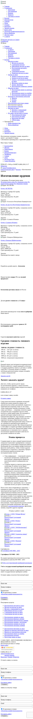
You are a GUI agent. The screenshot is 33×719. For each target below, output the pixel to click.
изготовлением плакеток (16, 506)
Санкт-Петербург (9, 161)
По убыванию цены (21, 182)
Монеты (14, 98)
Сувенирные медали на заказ (13, 612)
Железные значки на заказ (20, 83)
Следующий (17, 517)
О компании (8, 8)
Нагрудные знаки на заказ (12, 637)
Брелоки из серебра (18, 111)
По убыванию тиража (21, 183)
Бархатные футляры (18, 118)
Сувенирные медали (18, 64)
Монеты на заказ (13, 88)
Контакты (7, 26)
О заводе (7, 36)
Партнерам (11, 10)
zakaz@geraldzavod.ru (9, 168)
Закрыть (7, 519)
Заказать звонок (9, 28)
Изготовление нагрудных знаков (18, 103)
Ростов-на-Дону (9, 159)
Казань (6, 151)
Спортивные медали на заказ (13, 614)
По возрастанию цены (8, 182)
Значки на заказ (13, 74)
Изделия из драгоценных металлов (19, 96)
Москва (6, 147)
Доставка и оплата (14, 16)
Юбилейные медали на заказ (21, 66)
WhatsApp (4, 166)
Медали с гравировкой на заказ (14, 609)
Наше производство (14, 123)
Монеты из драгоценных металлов (15, 632)
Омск (6, 157)
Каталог (6, 18)
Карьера (10, 13)
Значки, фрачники (17, 85)
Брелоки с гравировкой (19, 110)
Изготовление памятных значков (22, 86)
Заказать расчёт (5, 376)
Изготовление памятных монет (21, 95)
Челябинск (7, 154)
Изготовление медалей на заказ (14, 605)
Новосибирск (8, 149)
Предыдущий (8, 517)
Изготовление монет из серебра (22, 93)
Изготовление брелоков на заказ (14, 628)
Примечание (5, 590)
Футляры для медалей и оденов (18, 113)
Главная (6, 6)
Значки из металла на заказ (20, 76)
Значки (14, 101)
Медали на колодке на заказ (13, 607)
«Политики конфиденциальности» (11, 594)
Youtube (10, 657)
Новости (10, 15)
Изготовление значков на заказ (14, 617)
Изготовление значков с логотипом (15, 622)
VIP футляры (16, 120)
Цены (6, 23)
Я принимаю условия (11, 593)
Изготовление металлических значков (16, 620)
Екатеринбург (8, 146)
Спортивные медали (18, 71)
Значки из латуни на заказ (20, 78)
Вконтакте (4, 657)
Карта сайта (8, 30)
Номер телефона (6, 587)
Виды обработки (9, 33)
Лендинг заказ (8, 35)
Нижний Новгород (10, 152)
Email (2, 676)
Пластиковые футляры (19, 115)
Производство (8, 20)
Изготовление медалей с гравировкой (19, 68)
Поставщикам (12, 11)
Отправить (4, 597)
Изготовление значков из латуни (14, 624)
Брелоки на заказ (13, 108)
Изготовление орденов (11, 635)
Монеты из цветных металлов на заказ (16, 630)
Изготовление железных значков (14, 625)
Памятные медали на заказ (20, 73)
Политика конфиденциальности (14, 31)
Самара (6, 156)
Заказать (3, 200)
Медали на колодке (18, 63)
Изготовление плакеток (15, 106)
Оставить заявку (6, 398)
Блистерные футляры (18, 116)
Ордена (14, 100)
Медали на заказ (13, 61)
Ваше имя (4, 583)
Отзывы (6, 25)
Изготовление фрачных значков (14, 619)
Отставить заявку (6, 682)
